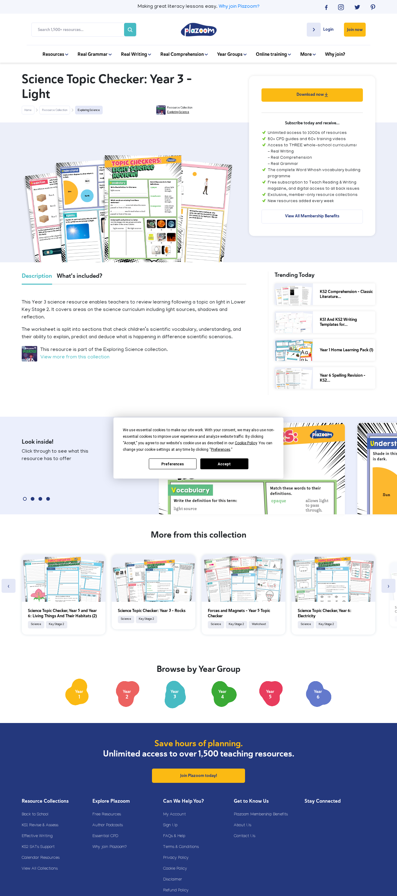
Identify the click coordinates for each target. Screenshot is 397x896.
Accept (224, 464)
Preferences (172, 464)
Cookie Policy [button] (246, 443)
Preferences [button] (220, 449)
